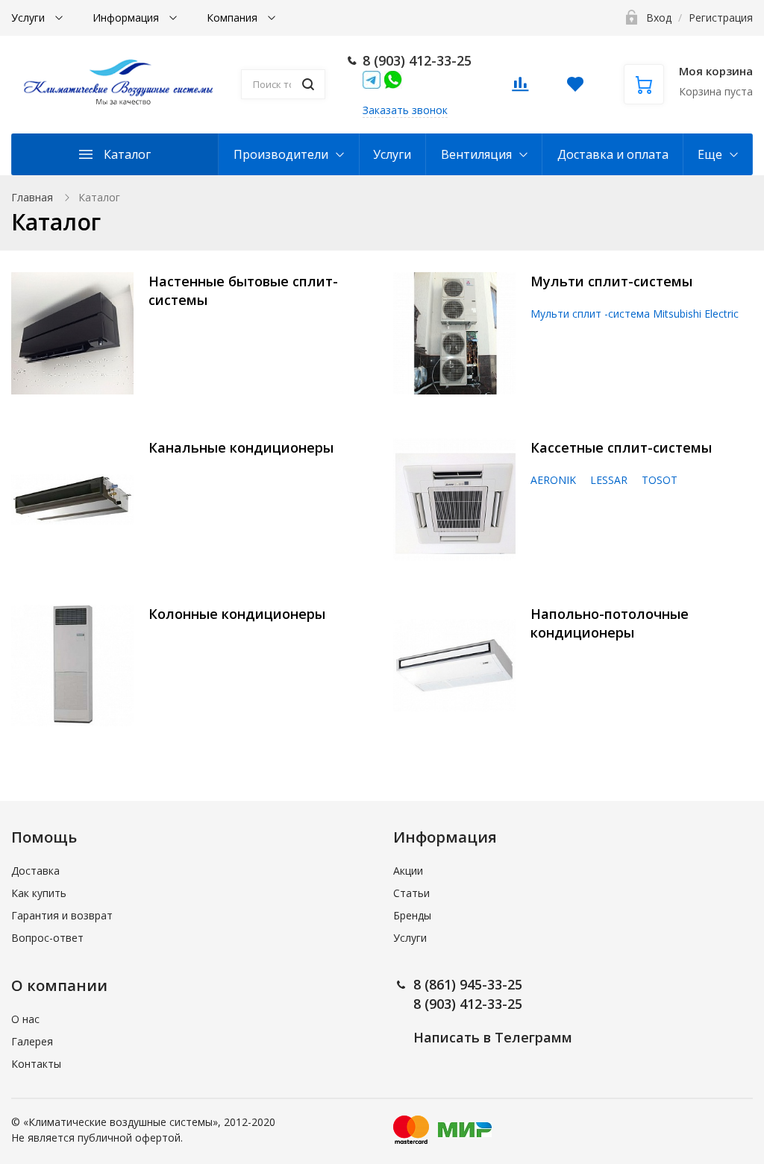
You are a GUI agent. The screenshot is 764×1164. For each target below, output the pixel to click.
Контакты (36, 1064)
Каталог (127, 154)
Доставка (35, 870)
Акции (408, 870)
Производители (281, 154)
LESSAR (608, 480)
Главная (32, 197)
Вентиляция (476, 154)
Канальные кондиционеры (241, 447)
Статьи (411, 893)
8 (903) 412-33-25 (417, 60)
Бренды (412, 915)
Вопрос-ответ (47, 938)
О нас (25, 1019)
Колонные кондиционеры (236, 614)
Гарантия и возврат (62, 915)
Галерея (32, 1041)
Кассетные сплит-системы (621, 447)
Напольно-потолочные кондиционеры (609, 623)
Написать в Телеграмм (492, 1037)
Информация (127, 17)
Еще (710, 154)
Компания (233, 17)
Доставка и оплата (612, 154)
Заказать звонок (405, 110)
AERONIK (553, 480)
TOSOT (659, 480)
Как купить (38, 893)
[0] (520, 88)
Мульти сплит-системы (611, 281)
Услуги (29, 17)
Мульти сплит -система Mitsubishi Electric (634, 313)
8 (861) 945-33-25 (467, 984)
